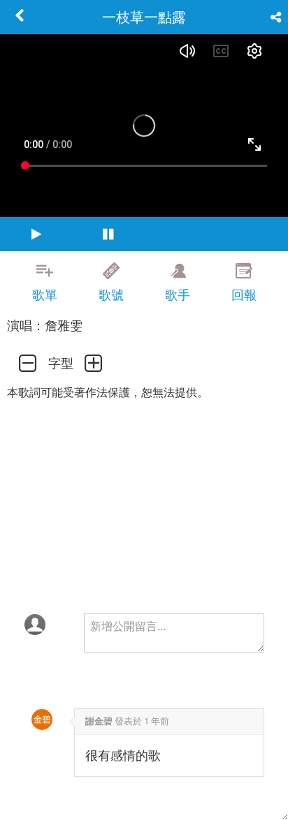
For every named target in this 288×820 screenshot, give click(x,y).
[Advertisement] (144, 785)
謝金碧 (99, 721)
